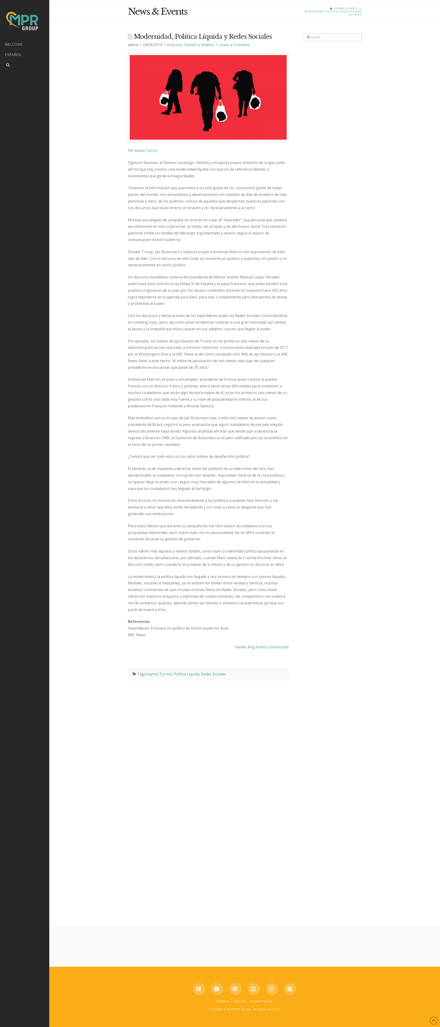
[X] (217, 989)
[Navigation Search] (24, 66)
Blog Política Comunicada (268, 647)
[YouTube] (254, 989)
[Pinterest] (290, 989)
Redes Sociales (213, 674)
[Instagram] (272, 989)
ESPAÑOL (223, 1001)
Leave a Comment (234, 44)
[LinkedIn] (235, 989)
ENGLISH (240, 1001)
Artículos (174, 44)
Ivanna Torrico (145, 150)
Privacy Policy (261, 1001)
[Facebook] (199, 989)
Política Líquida (186, 674)
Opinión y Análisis (199, 44)
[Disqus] (208, 737)
